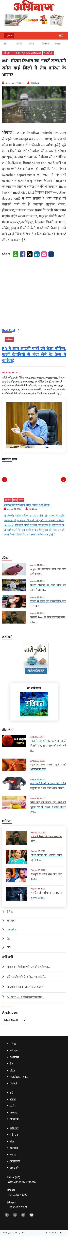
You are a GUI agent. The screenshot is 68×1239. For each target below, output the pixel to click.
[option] (8, 45)
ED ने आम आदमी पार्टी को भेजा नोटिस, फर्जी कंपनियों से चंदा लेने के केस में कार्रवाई (34, 354)
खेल (5, 43)
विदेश (15, 500)
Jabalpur (17, 1205)
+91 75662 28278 (17, 1207)
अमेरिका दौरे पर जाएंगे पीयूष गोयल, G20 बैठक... (27, 505)
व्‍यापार (31, 43)
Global (58, 43)
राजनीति (19, 43)
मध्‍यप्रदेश (48, 53)
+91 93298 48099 (17, 1195)
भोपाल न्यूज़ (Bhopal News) (28, 53)
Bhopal (17, 1192)
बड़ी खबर (7, 53)
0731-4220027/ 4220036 (22, 1182)
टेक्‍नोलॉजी (45, 43)
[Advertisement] (34, 293)
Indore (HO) (21, 1180)
